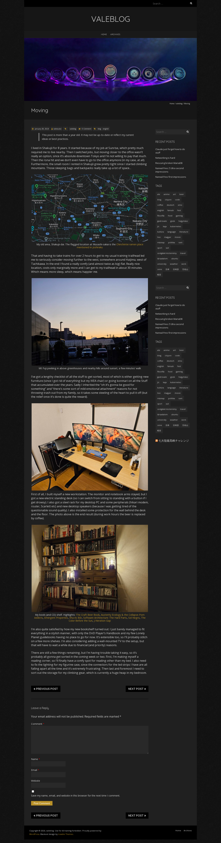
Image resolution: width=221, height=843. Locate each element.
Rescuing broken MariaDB (168, 163)
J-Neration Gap (102, 620)
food (170, 215)
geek (172, 221)
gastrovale (162, 221)
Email (35, 770)
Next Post (135, 689)
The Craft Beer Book (88, 614)
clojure (168, 199)
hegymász (183, 221)
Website (35, 780)
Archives (115, 34)
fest (179, 210)
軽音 (159, 274)
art (174, 194)
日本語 (176, 269)
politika (171, 242)
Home (104, 34)
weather (174, 264)
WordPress (34, 834)
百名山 (185, 269)
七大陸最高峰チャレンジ (173, 440)
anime (167, 194)
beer (181, 194)
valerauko (57, 129)
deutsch (170, 205)
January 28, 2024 (41, 129)
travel (183, 253)
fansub (170, 210)
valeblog (179, 103)
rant (180, 242)
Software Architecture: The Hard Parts (105, 617)
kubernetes (175, 226)
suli (167, 247)
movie (178, 237)
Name (35, 759)
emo (180, 205)
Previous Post (47, 689)
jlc (158, 226)
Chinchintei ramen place (129, 244)
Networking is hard (165, 157)
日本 (167, 269)
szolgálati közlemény (167, 253)
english (106, 129)
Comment (37, 723)
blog (99, 129)
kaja (165, 226)
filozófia (160, 215)
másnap (161, 242)
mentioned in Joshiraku (90, 247)
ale (158, 194)
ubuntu (174, 258)
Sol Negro (134, 617)
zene (159, 269)
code (177, 199)
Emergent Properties (56, 617)
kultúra (160, 231)
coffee (160, 205)
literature (183, 231)
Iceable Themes (65, 834)
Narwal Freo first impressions (170, 176)
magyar (167, 237)
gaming (179, 215)
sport (159, 247)
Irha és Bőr (75, 617)
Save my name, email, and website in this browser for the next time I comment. (75, 795)
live (159, 237)
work (183, 264)
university (161, 264)
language (171, 231)
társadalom (162, 258)
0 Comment (86, 129)
